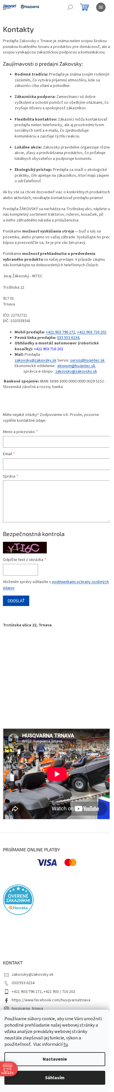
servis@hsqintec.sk (87, 360)
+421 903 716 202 (91, 332)
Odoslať (16, 600)
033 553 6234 (68, 338)
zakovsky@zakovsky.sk (35, 360)
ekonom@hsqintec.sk (76, 366)
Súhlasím (55, 1078)
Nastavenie (55, 1059)
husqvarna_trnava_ (28, 1008)
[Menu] (101, 7)
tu (65, 1044)
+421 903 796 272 (60, 332)
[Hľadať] (70, 7)
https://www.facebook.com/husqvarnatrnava (51, 1000)
